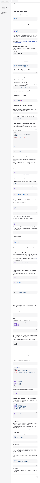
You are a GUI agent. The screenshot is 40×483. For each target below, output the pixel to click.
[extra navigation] (38, 1)
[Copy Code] (36, 18)
